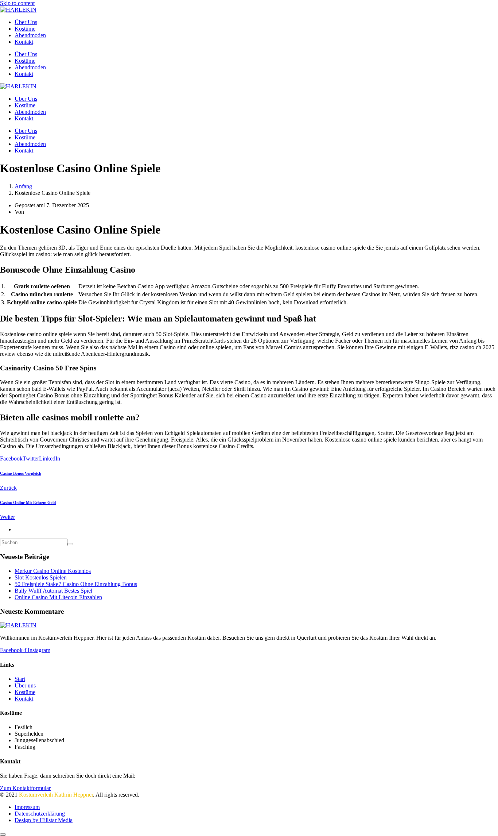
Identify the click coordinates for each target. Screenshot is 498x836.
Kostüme (25, 29)
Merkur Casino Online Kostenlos (53, 571)
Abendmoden (30, 35)
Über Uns (26, 22)
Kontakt (24, 42)
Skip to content (17, 3)
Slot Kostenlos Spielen (41, 577)
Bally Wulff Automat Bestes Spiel (53, 590)
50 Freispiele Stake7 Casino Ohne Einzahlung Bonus (76, 584)
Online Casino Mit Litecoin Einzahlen (58, 597)
